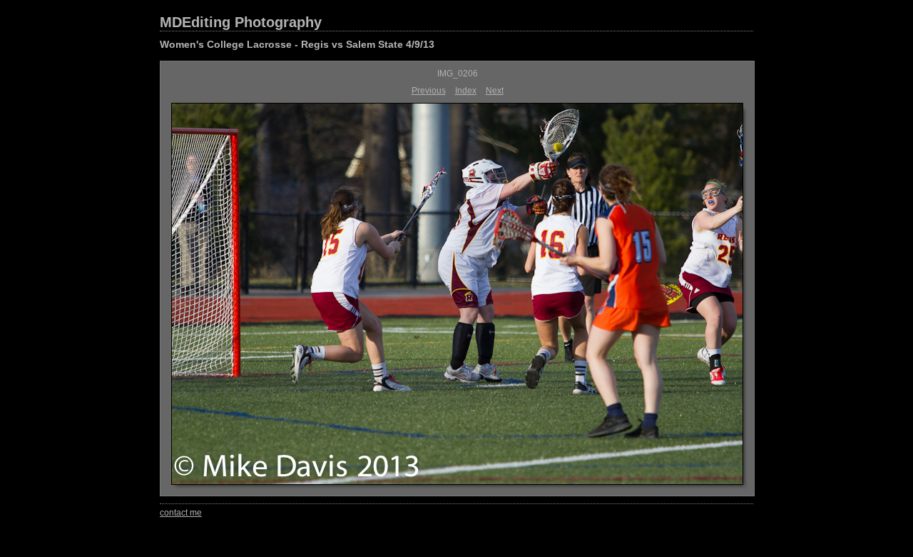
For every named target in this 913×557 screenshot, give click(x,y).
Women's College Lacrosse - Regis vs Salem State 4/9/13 (297, 44)
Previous (429, 91)
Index (465, 91)
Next (495, 91)
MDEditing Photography (241, 22)
